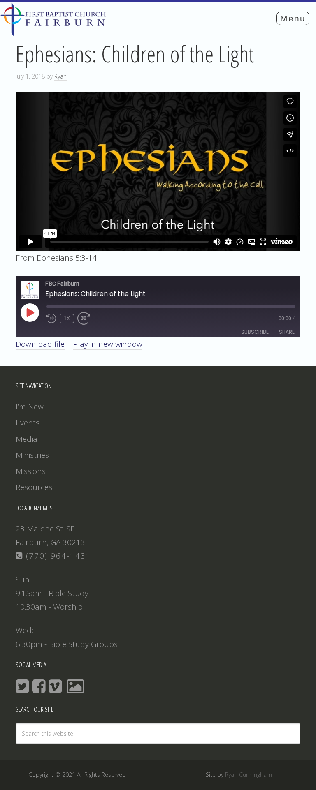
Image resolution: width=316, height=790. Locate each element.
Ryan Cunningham (248, 774)
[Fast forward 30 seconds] (87, 318)
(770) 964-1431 (57, 555)
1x (67, 318)
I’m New (30, 406)
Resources (34, 487)
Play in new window (107, 344)
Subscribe (255, 331)
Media (26, 439)
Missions (31, 471)
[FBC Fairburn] (55, 32)
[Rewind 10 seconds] (51, 318)
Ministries (32, 455)
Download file (40, 344)
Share (287, 331)
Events (28, 422)
